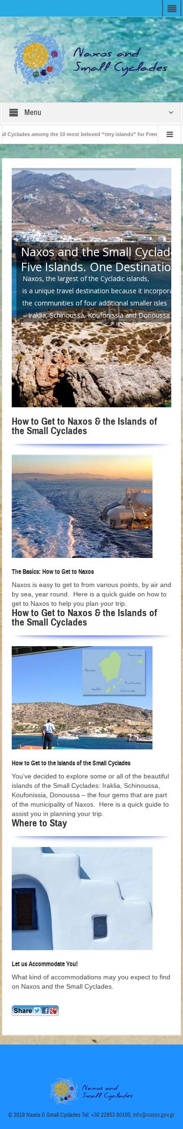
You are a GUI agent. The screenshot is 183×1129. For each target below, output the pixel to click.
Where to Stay (39, 823)
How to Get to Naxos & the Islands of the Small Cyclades (84, 426)
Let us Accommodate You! (45, 964)
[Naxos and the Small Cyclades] (91, 59)
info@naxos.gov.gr (154, 1115)
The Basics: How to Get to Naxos (53, 572)
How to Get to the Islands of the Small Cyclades (71, 763)
